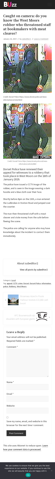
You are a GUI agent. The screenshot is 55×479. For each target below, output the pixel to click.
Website (11, 405)
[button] (49, 5)
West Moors (22, 286)
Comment (12, 346)
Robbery (12, 286)
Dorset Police (35, 283)
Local (13, 280)
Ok (28, 475)
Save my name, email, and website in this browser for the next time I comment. (27, 423)
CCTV (15, 283)
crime (20, 283)
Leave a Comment (41, 39)
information (46, 283)
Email (10, 393)
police (5, 286)
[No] (51, 470)
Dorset (26, 283)
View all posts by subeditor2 (34, 269)
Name (10, 382)
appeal (9, 283)
